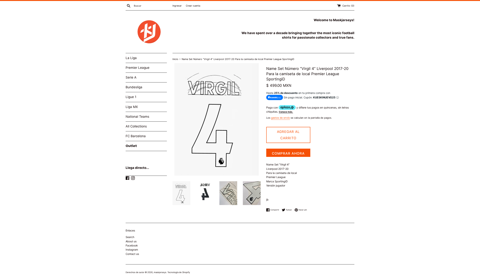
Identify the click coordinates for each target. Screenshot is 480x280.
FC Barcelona (136, 136)
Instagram (132, 249)
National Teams (137, 116)
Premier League (137, 68)
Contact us (132, 253)
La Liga (131, 58)
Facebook (132, 245)
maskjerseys (160, 272)
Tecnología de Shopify (178, 272)
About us (131, 241)
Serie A (131, 77)
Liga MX (132, 107)
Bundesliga (134, 87)
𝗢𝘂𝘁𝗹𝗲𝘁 (131, 146)
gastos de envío (280, 117)
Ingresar (177, 5)
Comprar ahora (288, 153)
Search (130, 237)
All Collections (136, 126)
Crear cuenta (193, 5)
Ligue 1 (131, 97)
